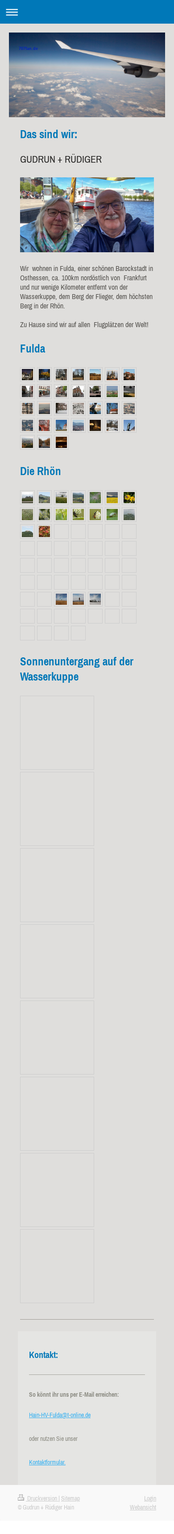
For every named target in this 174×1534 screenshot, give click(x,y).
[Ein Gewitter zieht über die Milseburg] (112, 497)
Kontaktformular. (47, 1462)
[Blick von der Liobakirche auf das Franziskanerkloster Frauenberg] (129, 408)
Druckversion (42, 1498)
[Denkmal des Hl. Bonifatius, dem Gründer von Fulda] (129, 425)
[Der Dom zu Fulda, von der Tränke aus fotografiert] (27, 374)
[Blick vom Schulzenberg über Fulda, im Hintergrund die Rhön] (78, 425)
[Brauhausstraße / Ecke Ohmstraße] (78, 391)
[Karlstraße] (27, 391)
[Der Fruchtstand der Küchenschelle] (95, 497)
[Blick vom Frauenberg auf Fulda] (27, 442)
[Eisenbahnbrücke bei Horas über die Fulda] (95, 408)
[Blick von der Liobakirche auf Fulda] (27, 425)
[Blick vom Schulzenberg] (129, 391)
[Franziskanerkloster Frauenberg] (44, 374)
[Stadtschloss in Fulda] (112, 425)
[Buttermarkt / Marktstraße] (95, 391)
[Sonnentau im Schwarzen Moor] (44, 531)
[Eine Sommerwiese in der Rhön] (61, 497)
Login (150, 1498)
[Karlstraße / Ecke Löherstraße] (61, 391)
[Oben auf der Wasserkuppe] (61, 599)
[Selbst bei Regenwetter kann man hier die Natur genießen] (44, 514)
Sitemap (70, 1498)
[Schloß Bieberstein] (129, 514)
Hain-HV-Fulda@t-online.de (60, 1415)
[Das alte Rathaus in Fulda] (44, 425)
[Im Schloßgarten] (61, 408)
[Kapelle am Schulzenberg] (61, 425)
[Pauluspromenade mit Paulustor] (44, 442)
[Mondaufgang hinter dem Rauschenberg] (61, 442)
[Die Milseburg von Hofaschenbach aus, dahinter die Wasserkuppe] (78, 497)
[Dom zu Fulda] (61, 374)
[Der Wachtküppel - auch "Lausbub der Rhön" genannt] (27, 497)
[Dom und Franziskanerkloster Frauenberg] (95, 425)
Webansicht (143, 1507)
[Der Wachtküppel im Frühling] (44, 497)
